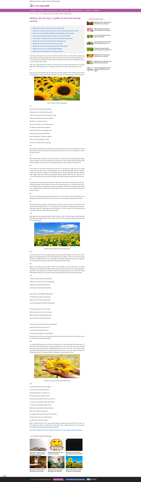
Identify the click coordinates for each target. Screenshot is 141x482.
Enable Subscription (58, 479)
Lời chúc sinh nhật (52, 10)
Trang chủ (33, 10)
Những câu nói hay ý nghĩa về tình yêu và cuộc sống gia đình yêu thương (55, 30)
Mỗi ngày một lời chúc (77, 10)
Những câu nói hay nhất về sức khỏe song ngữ (47, 43)
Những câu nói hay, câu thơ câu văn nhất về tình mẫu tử (50, 46)
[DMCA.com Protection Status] (92, 480)
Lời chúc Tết (41, 10)
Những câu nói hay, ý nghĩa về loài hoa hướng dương (57, 13)
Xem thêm (96, 10)
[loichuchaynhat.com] (39, 5)
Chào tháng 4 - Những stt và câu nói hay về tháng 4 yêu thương (52, 38)
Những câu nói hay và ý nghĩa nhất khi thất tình (47, 48)
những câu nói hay (47, 66)
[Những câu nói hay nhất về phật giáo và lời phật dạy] (56, 462)
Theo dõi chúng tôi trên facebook (76, 479)
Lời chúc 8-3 (88, 10)
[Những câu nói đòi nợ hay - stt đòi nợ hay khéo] (56, 445)
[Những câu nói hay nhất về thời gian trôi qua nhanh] (38, 462)
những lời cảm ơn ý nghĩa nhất (42, 425)
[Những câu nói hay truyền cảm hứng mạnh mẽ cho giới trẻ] (74, 445)
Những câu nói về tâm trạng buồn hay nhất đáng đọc (49, 41)
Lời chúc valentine (64, 10)
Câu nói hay (39, 13)
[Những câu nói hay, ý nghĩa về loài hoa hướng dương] (74, 462)
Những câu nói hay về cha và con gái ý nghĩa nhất (48, 28)
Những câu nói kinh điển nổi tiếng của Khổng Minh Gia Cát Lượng (53, 33)
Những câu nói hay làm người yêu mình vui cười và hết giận (51, 36)
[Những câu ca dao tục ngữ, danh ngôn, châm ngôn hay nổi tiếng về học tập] (38, 445)
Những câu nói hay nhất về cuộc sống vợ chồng (48, 51)
